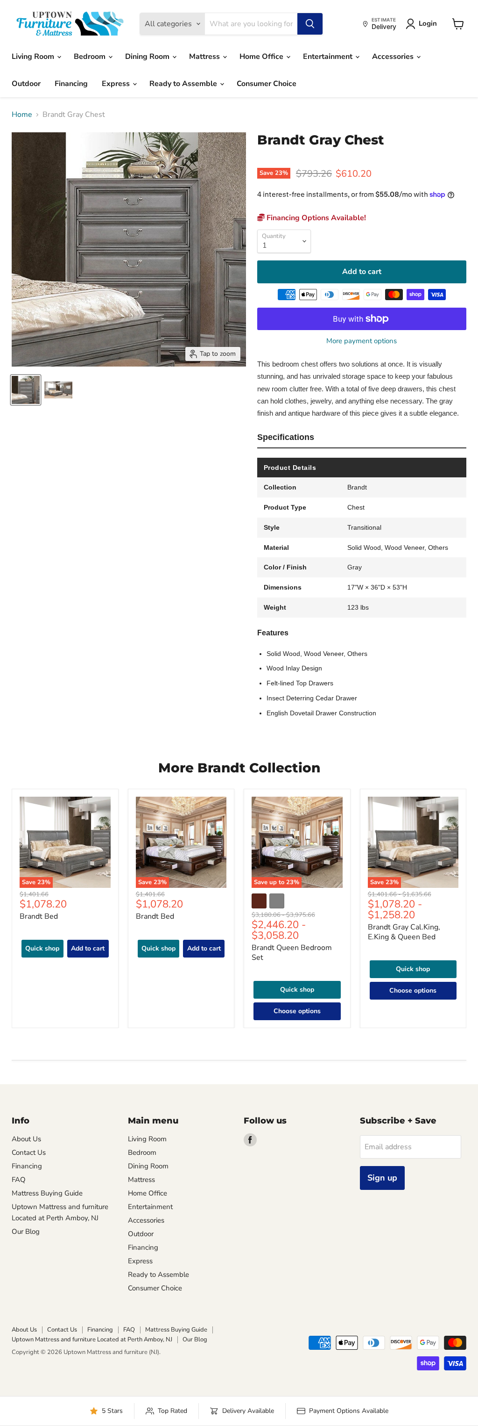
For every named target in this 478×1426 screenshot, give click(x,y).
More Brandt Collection (239, 768)
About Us (26, 1139)
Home (22, 114)
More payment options (361, 341)
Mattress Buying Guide (47, 1193)
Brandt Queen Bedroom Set (292, 953)
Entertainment (328, 56)
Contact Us (29, 1152)
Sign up (382, 1177)
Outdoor (26, 84)
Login (428, 23)
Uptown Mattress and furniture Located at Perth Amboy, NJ (92, 1339)
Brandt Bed (39, 916)
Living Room (34, 56)
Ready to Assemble (184, 84)
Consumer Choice (266, 84)
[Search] (310, 24)
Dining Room (148, 56)
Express (117, 84)
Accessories (393, 56)
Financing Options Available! (315, 218)
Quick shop (42, 948)
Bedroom (90, 56)
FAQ (19, 1179)
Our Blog (26, 1231)
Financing (71, 84)
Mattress (205, 56)
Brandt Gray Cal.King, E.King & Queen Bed (404, 932)
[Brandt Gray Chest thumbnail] (26, 390)
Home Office (262, 56)
